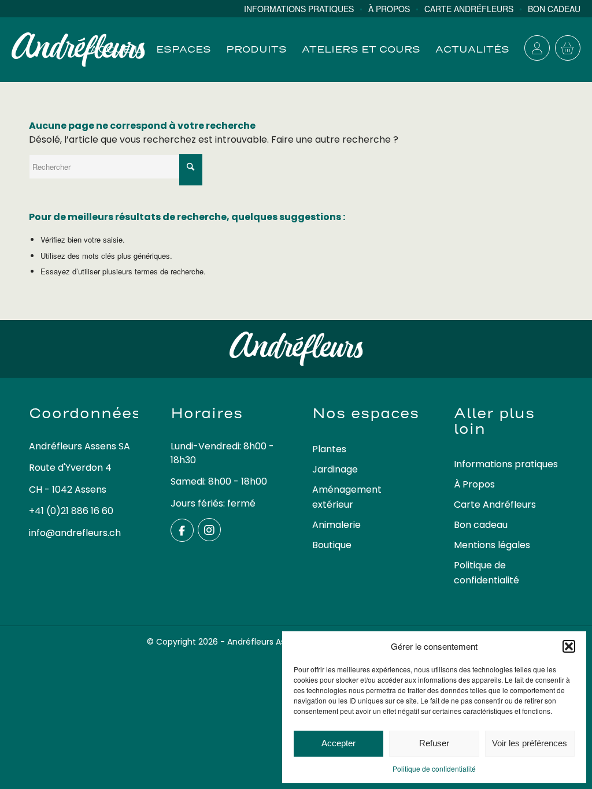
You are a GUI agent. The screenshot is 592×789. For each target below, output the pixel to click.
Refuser (434, 743)
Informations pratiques (506, 464)
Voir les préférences (529, 743)
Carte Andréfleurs (495, 504)
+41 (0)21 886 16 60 (71, 511)
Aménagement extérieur (347, 497)
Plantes (329, 449)
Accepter (338, 743)
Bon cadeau (481, 524)
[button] (569, 646)
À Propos (474, 484)
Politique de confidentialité (434, 768)
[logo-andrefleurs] (78, 49)
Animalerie (336, 524)
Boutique (332, 545)
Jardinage (335, 469)
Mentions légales (492, 545)
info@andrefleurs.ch (75, 532)
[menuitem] (306, 9)
